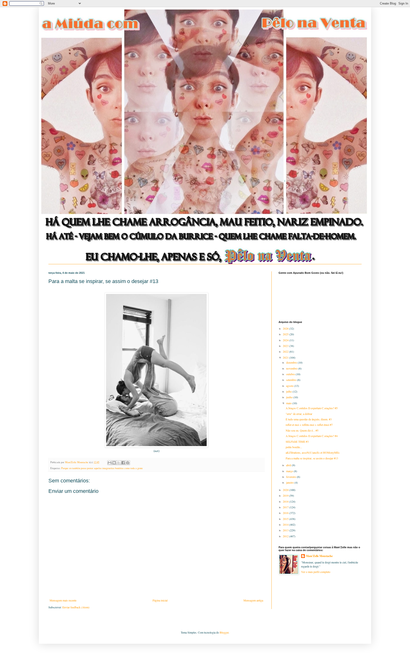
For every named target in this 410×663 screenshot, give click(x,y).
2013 (286, 530)
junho (289, 397)
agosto (290, 386)
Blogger (224, 632)
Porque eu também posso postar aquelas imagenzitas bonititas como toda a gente (102, 468)
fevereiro (291, 477)
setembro (291, 380)
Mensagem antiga (253, 600)
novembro (292, 368)
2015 (286, 519)
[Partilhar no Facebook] (123, 462)
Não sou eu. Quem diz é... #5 (302, 430)
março (290, 471)
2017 (286, 507)
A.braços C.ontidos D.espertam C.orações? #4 (312, 436)
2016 (286, 513)
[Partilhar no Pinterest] (127, 462)
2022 (286, 351)
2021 (286, 357)
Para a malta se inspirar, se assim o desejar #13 (312, 458)
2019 (286, 495)
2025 (286, 334)
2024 (286, 340)
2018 (286, 501)
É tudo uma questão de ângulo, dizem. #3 (309, 419)
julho (289, 391)
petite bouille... (294, 447)
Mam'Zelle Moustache (319, 556)
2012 (286, 536)
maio (289, 403)
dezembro (292, 362)
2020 (286, 490)
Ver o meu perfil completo (315, 572)
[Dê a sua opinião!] (114, 462)
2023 (286, 346)
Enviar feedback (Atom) (75, 607)
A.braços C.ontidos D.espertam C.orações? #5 (312, 408)
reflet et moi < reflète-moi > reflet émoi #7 (309, 425)
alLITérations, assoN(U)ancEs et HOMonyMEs (313, 452)
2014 (286, 524)
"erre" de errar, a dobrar (299, 414)
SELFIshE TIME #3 (297, 441)
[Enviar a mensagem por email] (109, 462)
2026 (286, 328)
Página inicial (160, 600)
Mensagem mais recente (63, 600)
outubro (291, 374)
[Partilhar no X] (118, 462)
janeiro (290, 482)
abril (289, 465)
